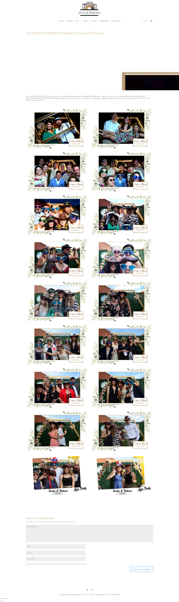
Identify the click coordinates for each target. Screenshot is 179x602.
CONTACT (95, 21)
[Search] (151, 21)
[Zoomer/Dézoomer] (1, 598)
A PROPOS (70, 21)
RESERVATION (104, 21)
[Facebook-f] (87, 589)
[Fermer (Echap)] (7, 598)
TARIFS (85, 21)
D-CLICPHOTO (85, 594)
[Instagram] (91, 589)
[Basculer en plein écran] (3, 598)
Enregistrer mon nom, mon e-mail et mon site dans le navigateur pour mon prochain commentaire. (57, 564)
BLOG (77, 21)
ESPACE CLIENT (115, 21)
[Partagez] (5, 598)
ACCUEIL (61, 21)
